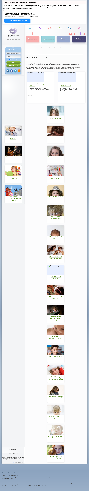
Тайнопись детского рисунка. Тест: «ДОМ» (56, 357)
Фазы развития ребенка (55, 197)
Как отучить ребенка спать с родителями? (55, 257)
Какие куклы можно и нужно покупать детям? (70, 84)
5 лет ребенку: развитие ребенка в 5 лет (55, 437)
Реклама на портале (13, 453)
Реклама (10, 473)
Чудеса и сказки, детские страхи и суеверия (55, 318)
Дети (33, 47)
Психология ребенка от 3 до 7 (54, 47)
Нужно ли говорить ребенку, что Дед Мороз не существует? (55, 378)
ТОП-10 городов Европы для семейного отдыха (13, 198)
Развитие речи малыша (55, 157)
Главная (4, 473)
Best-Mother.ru (22, 457)
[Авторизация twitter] (13, 70)
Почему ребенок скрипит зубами (55, 217)
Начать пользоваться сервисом (17, 20)
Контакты (17, 473)
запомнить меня (14, 59)
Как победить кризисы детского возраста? (55, 397)
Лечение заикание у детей (55, 417)
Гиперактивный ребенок (56, 277)
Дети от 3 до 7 (40, 47)
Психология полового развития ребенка (56, 117)
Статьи (28, 47)
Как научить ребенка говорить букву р (55, 457)
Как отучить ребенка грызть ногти (55, 237)
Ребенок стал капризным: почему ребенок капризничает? (55, 338)
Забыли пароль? (13, 68)
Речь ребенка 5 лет (56, 137)
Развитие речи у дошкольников (56, 177)
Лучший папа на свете (13, 157)
